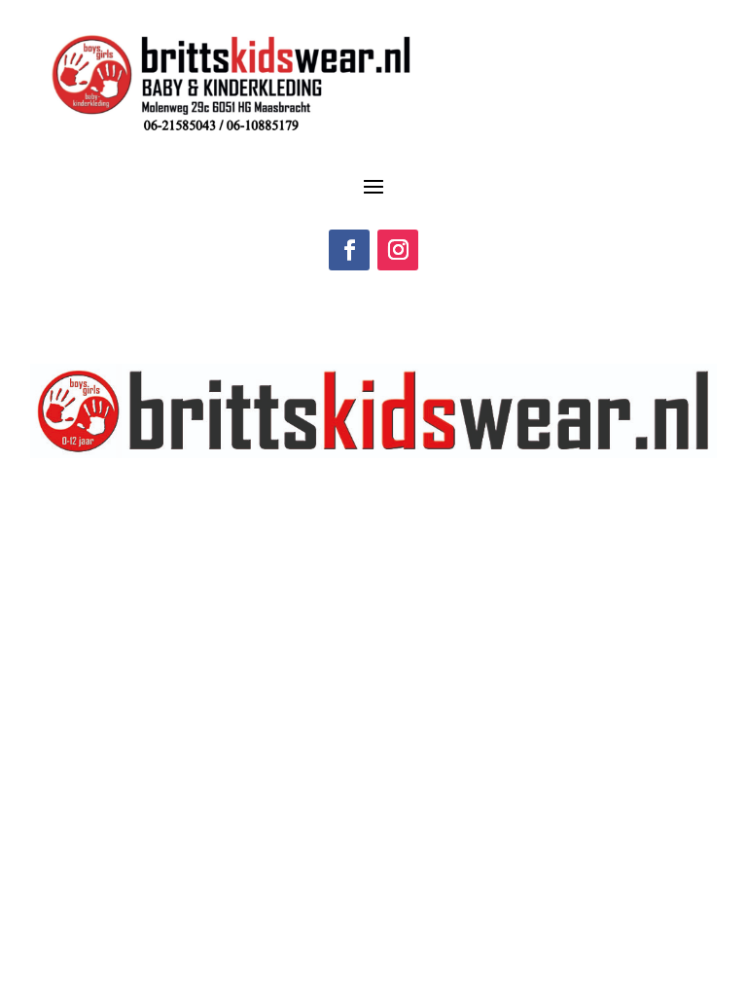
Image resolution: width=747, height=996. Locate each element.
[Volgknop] (349, 250)
